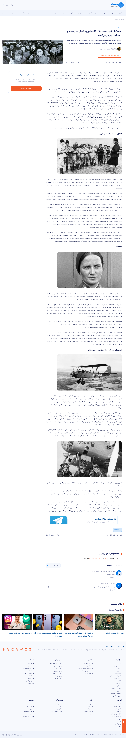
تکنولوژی (121, 13)
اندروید (119, 712)
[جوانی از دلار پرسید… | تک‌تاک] (109, 622)
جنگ (12, 13)
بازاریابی (60, 707)
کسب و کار (64, 13)
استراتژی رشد (58, 704)
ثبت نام (107, 558)
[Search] (7, 5)
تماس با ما (29, 707)
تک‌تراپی (30, 676)
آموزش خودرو (87, 664)
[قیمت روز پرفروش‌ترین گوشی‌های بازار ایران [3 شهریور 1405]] (47, 622)
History (116, 530)
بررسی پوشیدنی (58, 666)
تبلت (119, 669)
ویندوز (119, 726)
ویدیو (96, 13)
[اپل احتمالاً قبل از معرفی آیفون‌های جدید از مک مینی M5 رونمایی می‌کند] (78, 622)
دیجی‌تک (30, 678)
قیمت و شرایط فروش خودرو (84, 669)
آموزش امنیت (117, 707)
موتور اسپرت (88, 673)
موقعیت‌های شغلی (27, 712)
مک (120, 721)
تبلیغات (30, 704)
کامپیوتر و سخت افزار (115, 676)
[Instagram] (30, 649)
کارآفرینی (59, 709)
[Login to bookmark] (67, 62)
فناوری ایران (118, 673)
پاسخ (111, 577)
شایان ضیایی (114, 48)
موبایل (119, 691)
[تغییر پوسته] (12, 5)
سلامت (89, 707)
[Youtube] (12, 649)
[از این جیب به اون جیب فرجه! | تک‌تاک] (17, 622)
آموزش (90, 13)
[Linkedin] (25, 649)
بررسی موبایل (58, 678)
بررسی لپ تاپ (58, 676)
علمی (72, 13)
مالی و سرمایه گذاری (56, 712)
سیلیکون (30, 683)
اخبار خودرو (88, 666)
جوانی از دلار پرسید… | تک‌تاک (115, 633)
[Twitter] (16, 649)
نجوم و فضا (88, 714)
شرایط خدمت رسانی (27, 717)
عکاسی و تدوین (116, 717)
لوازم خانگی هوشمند (115, 688)
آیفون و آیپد (117, 709)
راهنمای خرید (80, 13)
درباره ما (30, 709)
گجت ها (118, 683)
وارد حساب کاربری (94, 558)
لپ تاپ (119, 686)
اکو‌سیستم (29, 664)
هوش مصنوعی (5, 13)
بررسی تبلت (59, 669)
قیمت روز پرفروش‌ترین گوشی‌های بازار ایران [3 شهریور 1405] (48, 634)
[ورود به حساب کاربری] (3, 5)
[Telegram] (21, 649)
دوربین (119, 671)
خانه (122, 19)
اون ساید (30, 666)
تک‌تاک (30, 671)
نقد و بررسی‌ (105, 13)
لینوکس (119, 719)
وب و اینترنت (117, 724)
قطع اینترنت (18, 13)
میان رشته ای (87, 712)
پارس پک (85, 735)
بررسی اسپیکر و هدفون (56, 664)
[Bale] (3, 649)
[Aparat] (8, 649)
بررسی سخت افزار (57, 673)
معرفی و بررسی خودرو (85, 671)
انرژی (90, 704)
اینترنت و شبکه (117, 666)
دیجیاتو (56, 13)
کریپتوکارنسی (117, 678)
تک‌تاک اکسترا (28, 673)
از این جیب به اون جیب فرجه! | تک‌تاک (20, 633)
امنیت (119, 664)
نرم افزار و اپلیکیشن (116, 693)
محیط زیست (88, 709)
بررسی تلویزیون (58, 671)
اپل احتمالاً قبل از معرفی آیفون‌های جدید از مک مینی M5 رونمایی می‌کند (78, 634)
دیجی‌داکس (29, 681)
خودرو (113, 13)
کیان (119, 681)
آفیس (119, 704)
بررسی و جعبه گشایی (26, 669)
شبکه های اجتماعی (116, 714)
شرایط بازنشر (29, 714)
